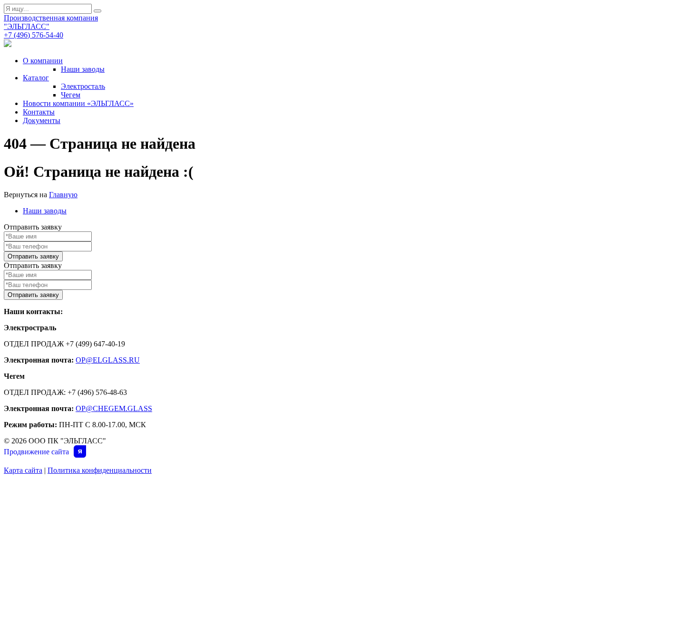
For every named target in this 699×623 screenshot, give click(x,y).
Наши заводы (83, 69)
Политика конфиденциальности (100, 470)
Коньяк (195, 608)
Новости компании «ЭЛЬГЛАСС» (78, 103)
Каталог (36, 78)
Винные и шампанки (215, 568)
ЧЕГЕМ (357, 489)
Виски (193, 582)
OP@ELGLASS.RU (108, 360)
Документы (41, 120)
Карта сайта (23, 470)
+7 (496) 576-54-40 (33, 35)
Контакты (39, 112)
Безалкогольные (210, 515)
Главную (63, 195)
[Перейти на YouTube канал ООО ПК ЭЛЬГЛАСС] (7, 44)
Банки (194, 529)
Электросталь (83, 86)
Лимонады (201, 555)
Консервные (365, 529)
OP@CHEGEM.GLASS (114, 408)
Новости (38, 529)
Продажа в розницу (378, 555)
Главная (38, 489)
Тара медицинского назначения (397, 542)
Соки (192, 542)
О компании (43, 61)
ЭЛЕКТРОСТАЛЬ (209, 489)
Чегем (70, 95)
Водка (194, 595)
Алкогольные (205, 502)
